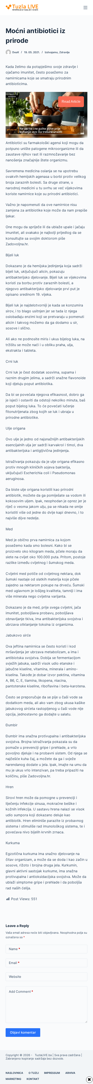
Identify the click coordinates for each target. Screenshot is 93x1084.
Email (14, 963)
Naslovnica (14, 1072)
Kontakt (33, 1079)
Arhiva (70, 1072)
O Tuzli (34, 1072)
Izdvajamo (51, 52)
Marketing (13, 1079)
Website (15, 977)
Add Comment (21, 991)
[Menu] (85, 8)
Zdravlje (64, 52)
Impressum (52, 1072)
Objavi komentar (23, 1032)
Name (14, 949)
